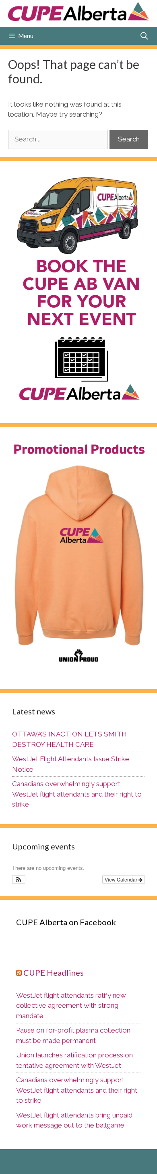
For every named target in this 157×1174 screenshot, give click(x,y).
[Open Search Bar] (144, 36)
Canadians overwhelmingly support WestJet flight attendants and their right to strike (77, 794)
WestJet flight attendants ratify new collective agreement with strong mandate (71, 1005)
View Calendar (121, 879)
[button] (18, 879)
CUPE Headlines (53, 972)
